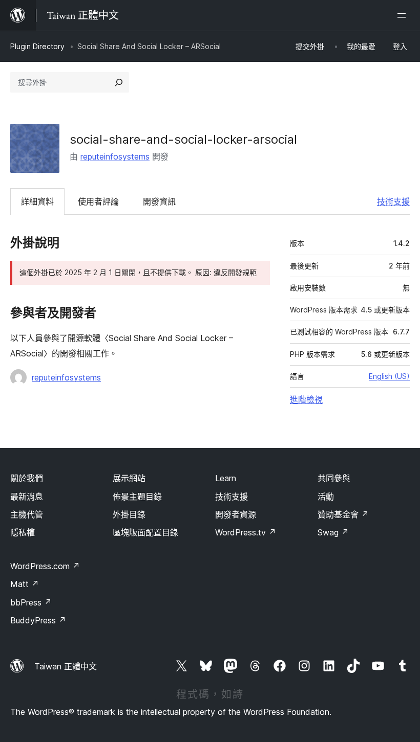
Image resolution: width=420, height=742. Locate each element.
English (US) (389, 376)
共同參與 (334, 478)
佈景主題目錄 (137, 496)
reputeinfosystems (115, 156)
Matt (24, 584)
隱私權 (22, 532)
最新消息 (26, 496)
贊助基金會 (343, 514)
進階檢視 (306, 399)
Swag (333, 532)
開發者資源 (235, 514)
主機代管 (26, 514)
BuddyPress (38, 620)
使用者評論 (98, 201)
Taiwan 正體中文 (65, 666)
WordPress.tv (245, 532)
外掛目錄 (129, 514)
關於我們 (26, 478)
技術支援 (393, 201)
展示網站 (129, 478)
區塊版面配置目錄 (145, 532)
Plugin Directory (37, 46)
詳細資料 (37, 201)
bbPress (31, 602)
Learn (225, 478)
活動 (326, 496)
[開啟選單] (403, 15)
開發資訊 (159, 201)
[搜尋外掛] (119, 82)
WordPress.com (45, 566)
